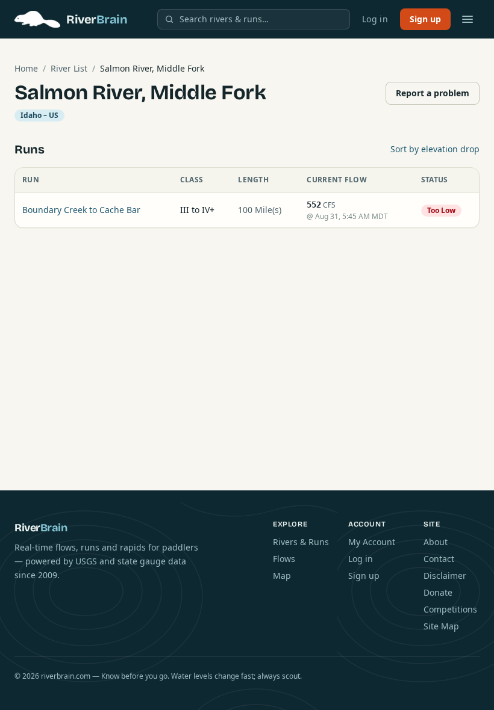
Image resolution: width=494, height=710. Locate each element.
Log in (375, 19)
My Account (371, 542)
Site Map (441, 626)
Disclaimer (445, 575)
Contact (439, 558)
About (436, 542)
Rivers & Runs (301, 542)
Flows (284, 558)
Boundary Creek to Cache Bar (81, 209)
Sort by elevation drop (435, 149)
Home (26, 68)
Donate (438, 592)
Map (282, 575)
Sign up (425, 19)
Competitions (450, 609)
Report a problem (432, 93)
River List (69, 68)
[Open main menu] (467, 19)
